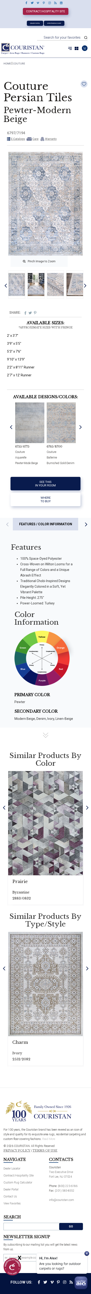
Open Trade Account (54, 23)
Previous (6, 285)
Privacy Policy (17, 1150)
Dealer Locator (12, 1168)
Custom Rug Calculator (18, 1182)
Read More (48, 1139)
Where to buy (46, 499)
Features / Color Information (45, 524)
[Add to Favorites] (84, 84)
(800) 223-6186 (67, 1186)
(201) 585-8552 (64, 1190)
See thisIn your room (45, 483)
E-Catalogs (18, 139)
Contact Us (10, 1196)
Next (85, 285)
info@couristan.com (61, 1200)
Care (35, 139)
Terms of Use (44, 1150)
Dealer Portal (35, 23)
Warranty (51, 139)
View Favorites (12, 1203)
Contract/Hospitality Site (45, 11)
